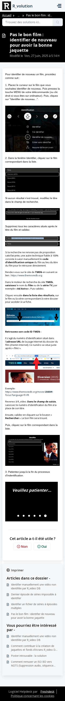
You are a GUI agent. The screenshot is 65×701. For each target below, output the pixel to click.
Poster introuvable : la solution (29, 655)
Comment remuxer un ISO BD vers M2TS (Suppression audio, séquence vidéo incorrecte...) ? (32, 663)
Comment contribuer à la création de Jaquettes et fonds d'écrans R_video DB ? (34, 648)
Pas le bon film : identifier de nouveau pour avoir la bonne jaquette (33, 615)
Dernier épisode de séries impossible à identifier (33, 596)
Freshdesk (47, 692)
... (19, 15)
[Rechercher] (58, 22)
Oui (44, 546)
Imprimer (17, 570)
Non (24, 546)
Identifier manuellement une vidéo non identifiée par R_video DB (33, 586)
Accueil (6, 15)
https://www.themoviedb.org (26, 275)
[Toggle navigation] (59, 6)
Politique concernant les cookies (32, 696)
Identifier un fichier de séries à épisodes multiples (34, 606)
